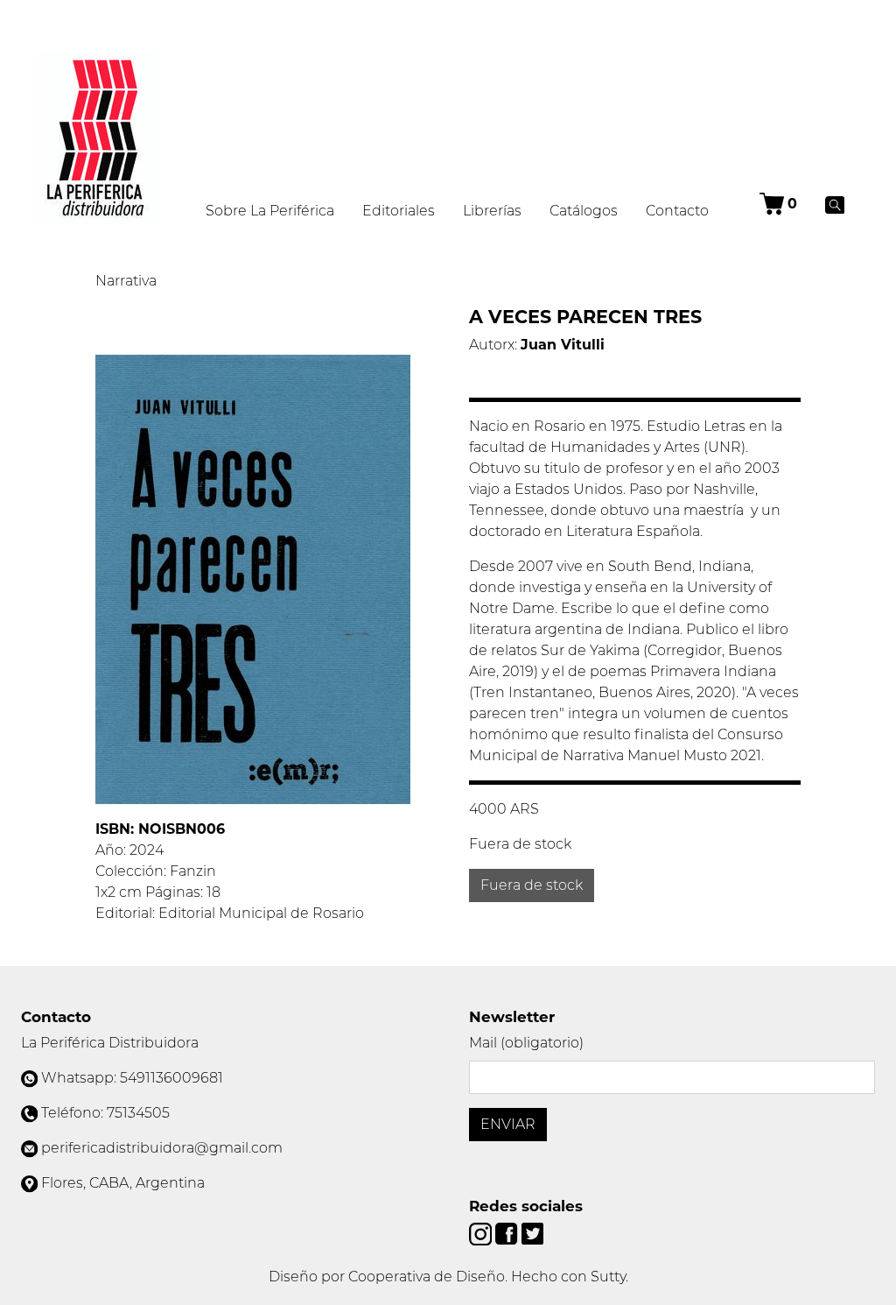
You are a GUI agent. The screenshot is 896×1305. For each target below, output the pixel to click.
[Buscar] (835, 204)
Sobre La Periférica (270, 210)
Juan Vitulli (563, 344)
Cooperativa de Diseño (426, 1276)
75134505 (138, 1112)
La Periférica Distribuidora (110, 1042)
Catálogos (584, 210)
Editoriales (398, 210)
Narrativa (126, 280)
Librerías (492, 210)
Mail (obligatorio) (526, 1042)
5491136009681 (171, 1077)
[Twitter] (532, 1232)
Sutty (608, 1276)
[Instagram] (482, 1232)
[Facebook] (508, 1232)
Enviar (508, 1124)
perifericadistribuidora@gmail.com (162, 1147)
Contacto (677, 210)
